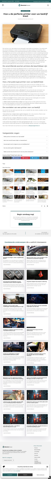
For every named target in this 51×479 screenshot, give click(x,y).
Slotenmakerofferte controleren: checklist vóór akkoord (31, 183)
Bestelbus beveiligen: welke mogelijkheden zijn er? (13, 258)
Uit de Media (36, 451)
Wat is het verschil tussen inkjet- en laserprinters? (25, 140)
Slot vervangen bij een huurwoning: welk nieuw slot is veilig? (19, 183)
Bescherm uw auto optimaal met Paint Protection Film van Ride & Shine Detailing (13, 378)
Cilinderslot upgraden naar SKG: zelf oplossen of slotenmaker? (19, 200)
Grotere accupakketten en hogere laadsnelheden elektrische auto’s (11, 354)
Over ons (36, 453)
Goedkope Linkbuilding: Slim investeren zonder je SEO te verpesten (38, 463)
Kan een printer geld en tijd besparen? (25, 148)
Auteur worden (37, 457)
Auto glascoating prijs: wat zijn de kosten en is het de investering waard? (37, 426)
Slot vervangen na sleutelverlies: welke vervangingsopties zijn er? (7, 192)
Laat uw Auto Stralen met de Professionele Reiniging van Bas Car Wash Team (37, 378)
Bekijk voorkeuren (40, 474)
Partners (36, 447)
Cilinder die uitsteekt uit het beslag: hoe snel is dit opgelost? (8, 175)
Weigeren (25, 474)
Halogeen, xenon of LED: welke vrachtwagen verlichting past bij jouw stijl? (13, 306)
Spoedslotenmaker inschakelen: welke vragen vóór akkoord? (19, 192)
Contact (35, 459)
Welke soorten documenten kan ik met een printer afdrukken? (25, 151)
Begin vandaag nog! (25, 214)
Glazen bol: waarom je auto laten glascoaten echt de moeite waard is (37, 402)
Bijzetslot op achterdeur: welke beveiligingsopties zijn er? (43, 175)
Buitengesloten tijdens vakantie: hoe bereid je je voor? (30, 175)
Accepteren (9, 474)
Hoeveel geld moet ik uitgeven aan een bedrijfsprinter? (25, 144)
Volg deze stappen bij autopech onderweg (37, 281)
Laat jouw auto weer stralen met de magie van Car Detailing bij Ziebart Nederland (13, 402)
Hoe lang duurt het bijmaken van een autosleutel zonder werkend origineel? (12, 282)
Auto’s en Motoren (25, 10)
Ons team (36, 455)
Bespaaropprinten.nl (34, 125)
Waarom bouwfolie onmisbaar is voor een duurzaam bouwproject (30, 192)
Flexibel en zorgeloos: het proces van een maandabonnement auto (13, 330)
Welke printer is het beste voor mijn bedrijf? (25, 136)
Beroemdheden (37, 449)
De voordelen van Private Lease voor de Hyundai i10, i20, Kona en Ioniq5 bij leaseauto (36, 354)
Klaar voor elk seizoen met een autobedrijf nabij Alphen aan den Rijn (37, 306)
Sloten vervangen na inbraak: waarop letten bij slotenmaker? (42, 192)
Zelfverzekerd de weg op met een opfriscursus (35, 330)
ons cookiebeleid (17, 470)
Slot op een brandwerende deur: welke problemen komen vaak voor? (7, 183)
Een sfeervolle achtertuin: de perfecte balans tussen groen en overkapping (43, 200)
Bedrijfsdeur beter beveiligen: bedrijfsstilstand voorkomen (8, 200)
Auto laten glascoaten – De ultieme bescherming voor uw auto (11, 426)
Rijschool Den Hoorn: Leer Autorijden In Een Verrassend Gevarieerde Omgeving (37, 258)
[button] (47, 466)
